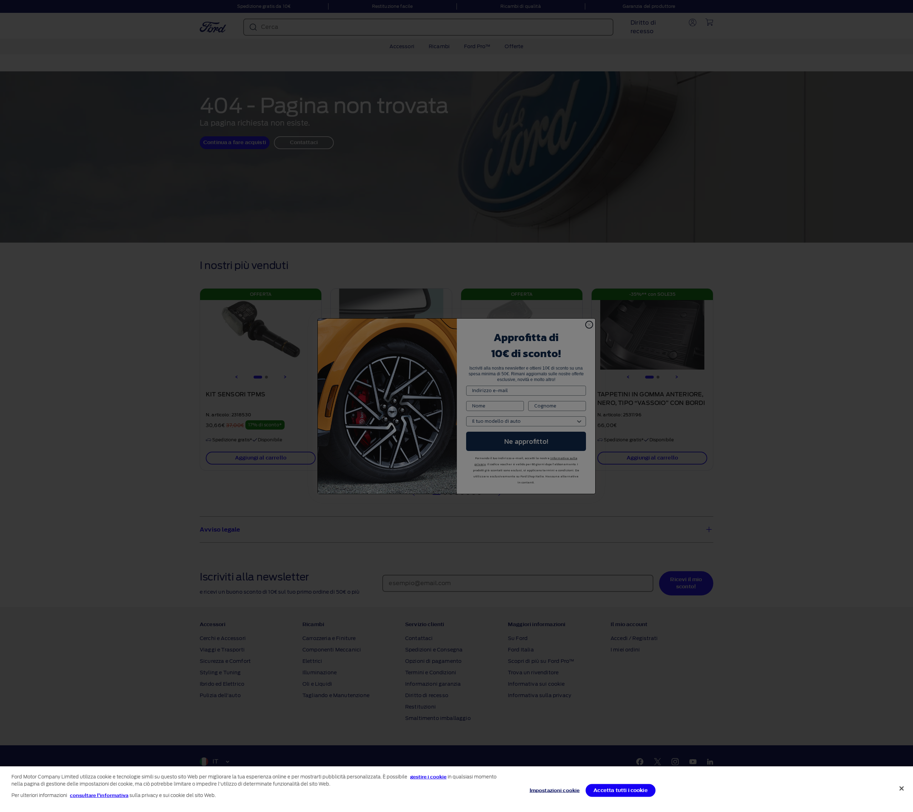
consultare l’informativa (99, 795)
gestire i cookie (428, 776)
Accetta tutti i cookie (620, 790)
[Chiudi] (901, 788)
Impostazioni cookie (555, 790)
